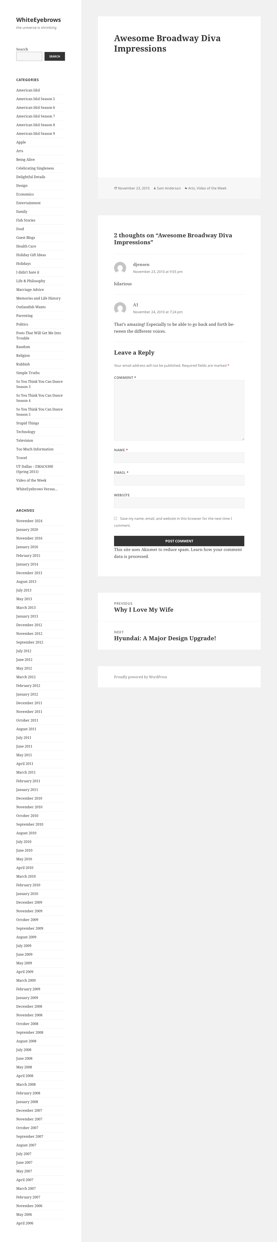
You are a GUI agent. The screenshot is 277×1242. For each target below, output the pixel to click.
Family (21, 211)
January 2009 (27, 997)
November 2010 (29, 807)
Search (22, 49)
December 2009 (29, 902)
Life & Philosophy (30, 281)
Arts (19, 150)
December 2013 (29, 572)
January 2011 (27, 789)
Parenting (24, 315)
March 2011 (26, 772)
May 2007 (24, 1171)
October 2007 (27, 1127)
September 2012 (29, 642)
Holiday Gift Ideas (31, 255)
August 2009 (26, 937)
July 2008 (23, 1049)
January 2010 (27, 893)
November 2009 (29, 911)
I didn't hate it (27, 272)
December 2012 (29, 625)
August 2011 (26, 729)
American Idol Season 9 (35, 133)
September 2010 (29, 824)
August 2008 (26, 1041)
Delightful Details (30, 176)
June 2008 (24, 1058)
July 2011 (23, 737)
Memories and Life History (38, 298)
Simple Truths (28, 372)
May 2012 (24, 668)
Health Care (26, 246)
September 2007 (29, 1136)
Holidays (23, 263)
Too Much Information (34, 449)
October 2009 (27, 919)
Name (121, 450)
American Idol (28, 90)
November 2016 (29, 538)
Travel (21, 457)
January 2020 (27, 529)
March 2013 (26, 607)
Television (24, 440)
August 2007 (26, 1145)
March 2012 (26, 677)
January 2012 (27, 694)
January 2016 (27, 546)
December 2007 (29, 1110)
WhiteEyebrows (38, 20)
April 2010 (24, 867)
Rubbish (23, 364)
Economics (25, 194)
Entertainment (28, 202)
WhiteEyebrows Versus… (37, 489)
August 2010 (26, 833)
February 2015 (28, 555)
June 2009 (24, 954)
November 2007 (29, 1119)
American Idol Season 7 (35, 116)
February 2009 (28, 989)
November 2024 (29, 520)
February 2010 (28, 885)
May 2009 (24, 963)
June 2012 (24, 659)
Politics (22, 324)
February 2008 (28, 1093)
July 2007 (23, 1153)
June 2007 (24, 1162)
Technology (25, 431)
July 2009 (23, 945)
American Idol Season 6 (35, 107)
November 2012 (29, 633)
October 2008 (27, 1023)
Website (122, 495)
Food (20, 229)
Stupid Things (27, 423)
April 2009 (24, 971)
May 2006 (24, 1214)
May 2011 (24, 755)
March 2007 (26, 1188)
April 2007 (24, 1179)
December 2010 (29, 798)
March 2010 (26, 876)
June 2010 (24, 850)
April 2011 (24, 763)
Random (23, 346)
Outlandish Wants (31, 307)
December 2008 (29, 1006)
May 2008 (24, 1067)
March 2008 (26, 1084)
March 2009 (26, 980)
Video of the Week (31, 480)
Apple (21, 142)
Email (121, 472)
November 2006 (29, 1205)
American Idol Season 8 (35, 124)
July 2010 (23, 841)
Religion (23, 355)
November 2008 (29, 1015)
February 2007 (28, 1197)
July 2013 (23, 590)
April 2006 (24, 1223)
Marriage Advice (30, 289)
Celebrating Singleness (35, 168)
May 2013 (24, 599)
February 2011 (28, 781)
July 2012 (23, 651)
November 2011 (29, 711)
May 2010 (24, 859)
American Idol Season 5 (35, 98)
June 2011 (24, 746)
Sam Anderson (169, 188)
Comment (125, 377)
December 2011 (29, 703)
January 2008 (27, 1101)
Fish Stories (25, 220)
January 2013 (27, 616)
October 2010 (27, 815)
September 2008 (29, 1032)
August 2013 (26, 581)
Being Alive (25, 159)
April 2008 (24, 1075)
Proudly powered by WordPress (140, 677)
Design (21, 185)
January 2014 (27, 564)
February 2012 (28, 685)
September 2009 (29, 928)
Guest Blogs (25, 237)
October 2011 (27, 720)
